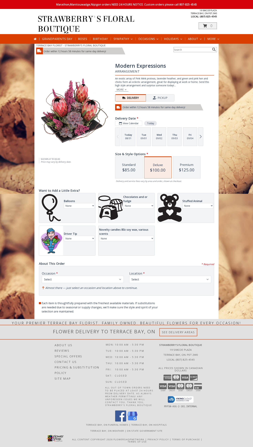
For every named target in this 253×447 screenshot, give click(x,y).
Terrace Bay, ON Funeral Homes (107, 424)
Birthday (100, 39)
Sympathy (121, 39)
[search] (214, 49)
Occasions (146, 39)
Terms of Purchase (186, 439)
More (211, 39)
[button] (208, 25)
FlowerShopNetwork (129, 439)
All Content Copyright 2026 (92, 439)
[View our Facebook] (120, 420)
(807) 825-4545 (208, 16)
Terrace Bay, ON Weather (107, 430)
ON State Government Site (144, 430)
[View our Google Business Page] (132, 420)
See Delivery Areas (178, 332)
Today (150, 123)
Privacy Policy (158, 439)
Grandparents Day (57, 39)
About (193, 39)
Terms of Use (137, 441)
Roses (82, 39)
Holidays (171, 39)
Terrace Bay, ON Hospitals (149, 424)
